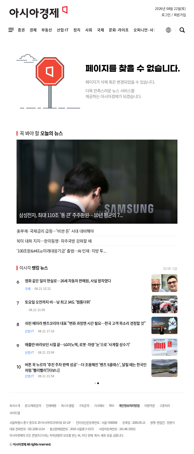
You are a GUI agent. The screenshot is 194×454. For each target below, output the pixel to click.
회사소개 (14, 405)
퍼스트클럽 (67, 405)
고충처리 (164, 405)
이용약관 (149, 405)
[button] (95, 383)
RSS (111, 405)
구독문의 (84, 405)
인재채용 (51, 405)
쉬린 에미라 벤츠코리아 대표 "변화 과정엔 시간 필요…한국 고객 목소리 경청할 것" (103, 323)
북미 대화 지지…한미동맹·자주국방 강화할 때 (54, 241)
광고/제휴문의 (33, 405)
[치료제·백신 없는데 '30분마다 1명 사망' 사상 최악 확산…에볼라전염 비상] (18, 325)
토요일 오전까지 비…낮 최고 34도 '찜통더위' (76, 302)
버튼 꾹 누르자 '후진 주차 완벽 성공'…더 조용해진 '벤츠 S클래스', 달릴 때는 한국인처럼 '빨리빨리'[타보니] (104, 367)
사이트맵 (14, 413)
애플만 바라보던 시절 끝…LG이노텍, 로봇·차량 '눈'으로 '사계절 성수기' (96, 344)
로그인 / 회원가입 (174, 14)
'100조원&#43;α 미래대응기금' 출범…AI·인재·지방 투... (61, 251)
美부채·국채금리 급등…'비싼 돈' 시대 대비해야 (55, 231)
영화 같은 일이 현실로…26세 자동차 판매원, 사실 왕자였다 (86, 280)
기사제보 (99, 405)
